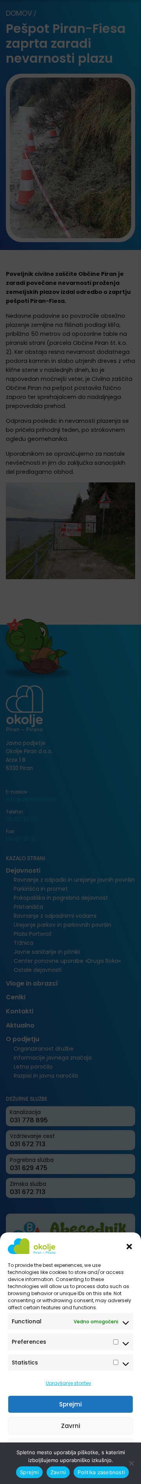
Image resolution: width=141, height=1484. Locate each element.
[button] (129, 1246)
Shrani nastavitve (70, 1447)
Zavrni (70, 1426)
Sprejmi (70, 1404)
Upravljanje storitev (68, 1383)
